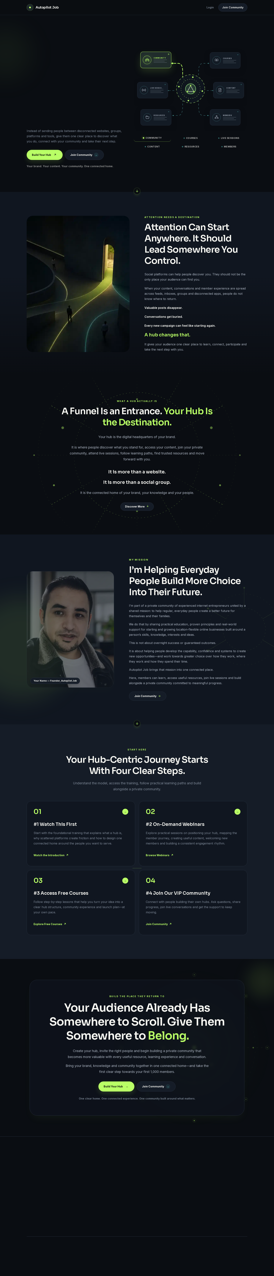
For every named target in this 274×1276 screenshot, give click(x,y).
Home (106, 1169)
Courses (108, 1211)
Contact (159, 1200)
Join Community (232, 7)
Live (105, 1200)
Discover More (135, 506)
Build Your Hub (44, 154)
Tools (106, 1221)
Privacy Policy (214, 1169)
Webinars (109, 1180)
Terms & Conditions (217, 1180)
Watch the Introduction (51, 855)
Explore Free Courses (50, 924)
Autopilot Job (48, 1157)
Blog (106, 1190)
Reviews (108, 1232)
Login (210, 7)
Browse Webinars (159, 855)
